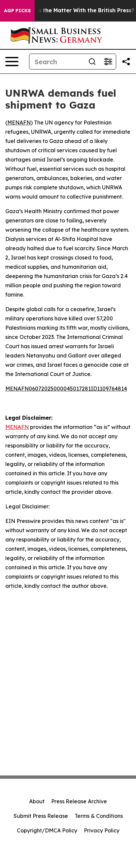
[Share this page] (126, 61)
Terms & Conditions (99, 816)
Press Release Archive (79, 801)
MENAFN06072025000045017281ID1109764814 (66, 388)
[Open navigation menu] (11, 61)
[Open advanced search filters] (108, 61)
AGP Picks (17, 11)
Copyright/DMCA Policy (47, 830)
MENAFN (19, 122)
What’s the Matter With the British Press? (78, 10)
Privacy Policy (101, 830)
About (37, 801)
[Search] (92, 61)
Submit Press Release (41, 816)
